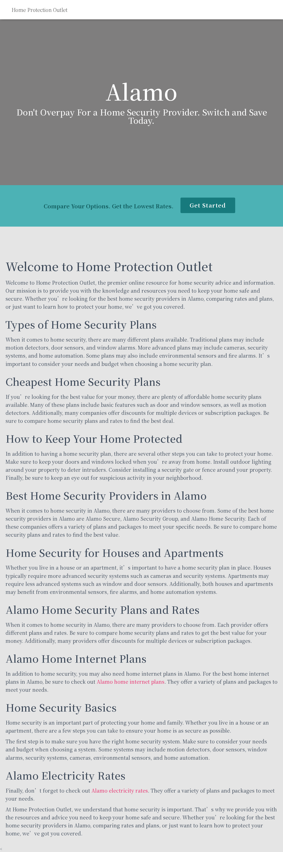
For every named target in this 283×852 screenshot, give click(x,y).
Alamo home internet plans (130, 681)
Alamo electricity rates (119, 790)
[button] (207, 205)
